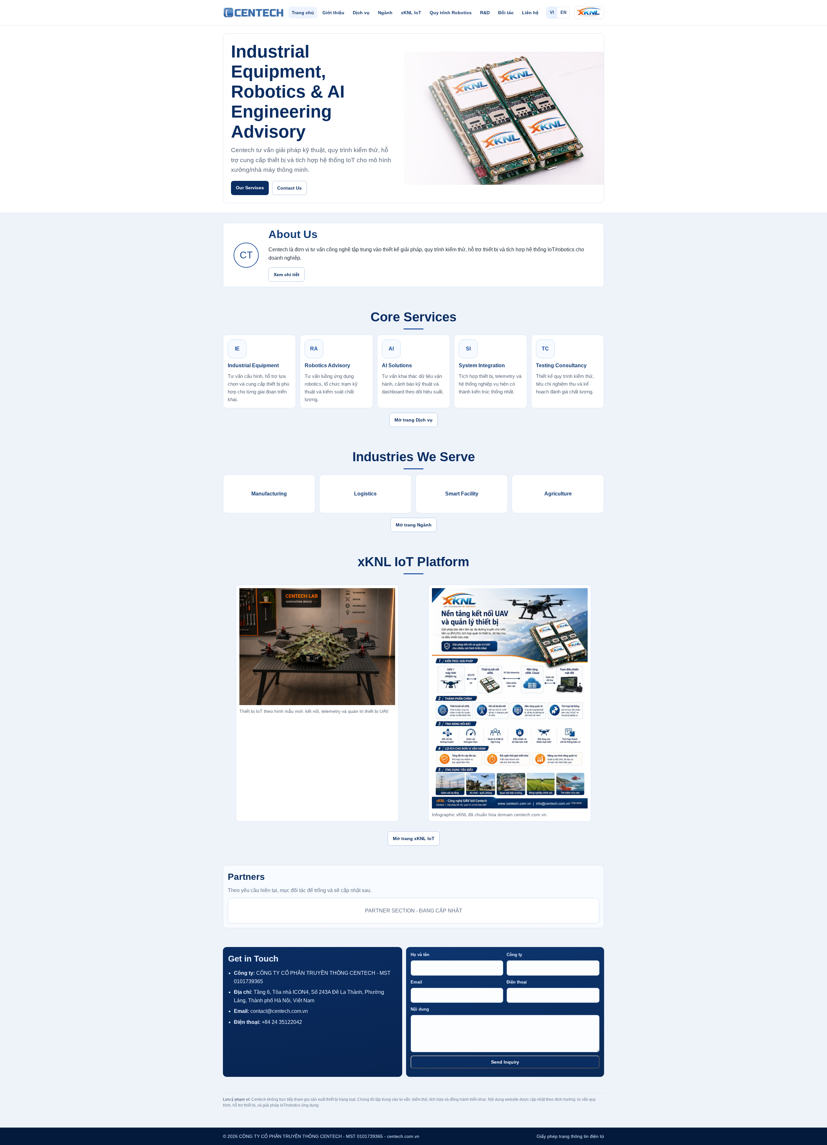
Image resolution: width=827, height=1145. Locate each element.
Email (416, 982)
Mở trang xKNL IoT (413, 838)
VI (552, 12)
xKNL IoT (411, 12)
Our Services (250, 187)
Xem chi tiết (286, 274)
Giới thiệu (333, 12)
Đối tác (506, 12)
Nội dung (420, 1009)
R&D (485, 12)
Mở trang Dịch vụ (413, 419)
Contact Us (289, 188)
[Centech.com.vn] (253, 12)
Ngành (385, 12)
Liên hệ (530, 12)
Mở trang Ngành (414, 524)
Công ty (514, 954)
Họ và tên (420, 954)
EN (563, 12)
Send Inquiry (505, 1062)
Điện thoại (517, 982)
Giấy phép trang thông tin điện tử (570, 1136)
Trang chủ (303, 12)
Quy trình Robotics (451, 12)
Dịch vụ (361, 12)
